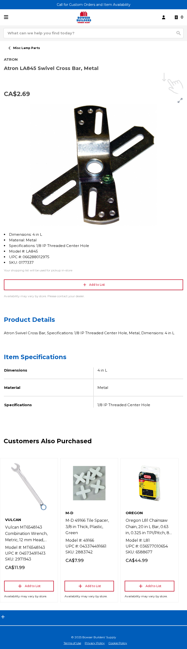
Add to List (97, 284)
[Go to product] (29, 486)
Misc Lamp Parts (26, 48)
